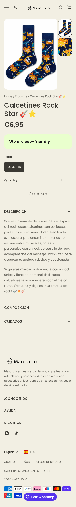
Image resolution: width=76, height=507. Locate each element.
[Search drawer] (61, 7)
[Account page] (15, 7)
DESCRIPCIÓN (15, 211)
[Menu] (7, 7)
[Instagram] (6, 433)
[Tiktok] (16, 433)
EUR (32, 452)
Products (21, 96)
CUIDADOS (13, 321)
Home (8, 96)
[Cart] (69, 7)
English (9, 452)
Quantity (11, 180)
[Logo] (38, 7)
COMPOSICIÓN (16, 307)
